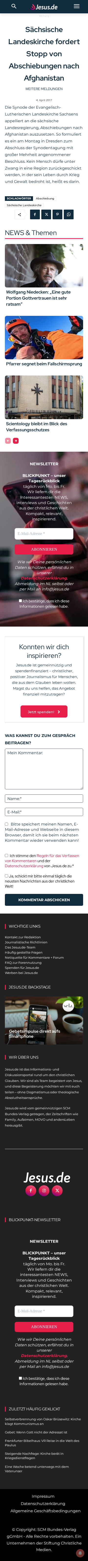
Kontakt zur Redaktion (23, 937)
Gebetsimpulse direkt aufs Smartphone (34, 1034)
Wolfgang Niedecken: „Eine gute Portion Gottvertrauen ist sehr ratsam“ (38, 298)
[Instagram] (44, 1190)
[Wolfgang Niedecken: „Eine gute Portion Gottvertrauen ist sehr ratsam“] (44, 265)
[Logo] (41, 1177)
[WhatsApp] (69, 214)
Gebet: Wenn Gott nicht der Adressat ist (36, 1432)
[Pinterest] (57, 214)
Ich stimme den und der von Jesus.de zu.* (42, 860)
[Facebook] (35, 214)
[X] (46, 214)
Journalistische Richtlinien (26, 942)
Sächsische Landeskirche (24, 205)
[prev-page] (8, 441)
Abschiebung (45, 198)
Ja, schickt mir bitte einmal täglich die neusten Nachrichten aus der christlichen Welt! (40, 881)
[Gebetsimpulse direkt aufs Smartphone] (44, 1021)
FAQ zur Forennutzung (23, 962)
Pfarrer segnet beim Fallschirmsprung (44, 364)
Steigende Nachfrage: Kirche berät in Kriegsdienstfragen (34, 1456)
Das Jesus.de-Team (20, 947)
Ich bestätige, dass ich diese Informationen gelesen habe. (44, 603)
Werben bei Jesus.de (21, 973)
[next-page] (16, 441)
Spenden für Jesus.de (22, 968)
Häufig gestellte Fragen (24, 952)
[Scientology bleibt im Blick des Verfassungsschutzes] (44, 397)
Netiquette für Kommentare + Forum (34, 957)
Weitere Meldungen (44, 89)
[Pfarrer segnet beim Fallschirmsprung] (44, 337)
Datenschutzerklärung (24, 865)
